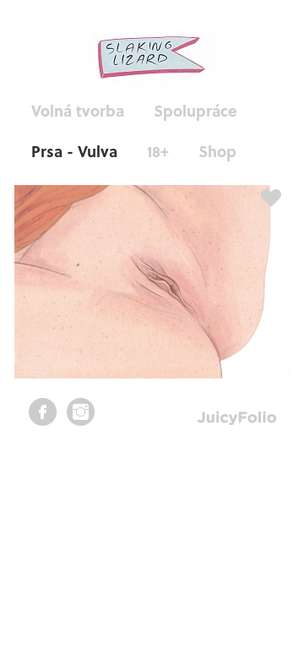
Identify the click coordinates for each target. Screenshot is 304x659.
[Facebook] (42, 412)
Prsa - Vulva (74, 150)
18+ (158, 150)
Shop (217, 150)
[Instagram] (80, 412)
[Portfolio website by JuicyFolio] (237, 418)
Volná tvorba (77, 110)
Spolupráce (195, 110)
